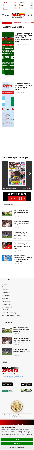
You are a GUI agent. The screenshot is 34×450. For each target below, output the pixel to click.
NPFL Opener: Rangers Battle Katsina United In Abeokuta (21, 212)
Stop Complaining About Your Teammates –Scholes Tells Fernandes (22, 223)
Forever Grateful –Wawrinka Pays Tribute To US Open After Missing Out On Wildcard (23, 258)
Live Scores (7, 23)
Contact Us (5, 287)
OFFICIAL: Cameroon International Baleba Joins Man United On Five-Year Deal (22, 245)
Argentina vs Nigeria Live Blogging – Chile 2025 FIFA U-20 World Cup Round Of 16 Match (23, 38)
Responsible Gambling (9, 313)
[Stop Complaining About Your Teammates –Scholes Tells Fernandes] (7, 223)
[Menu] (5, 15)
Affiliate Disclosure (8, 310)
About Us (4, 284)
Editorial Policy (6, 304)
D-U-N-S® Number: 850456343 (11, 316)
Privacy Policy (6, 301)
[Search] (28, 15)
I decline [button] (17, 443)
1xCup (27, 23)
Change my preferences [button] (17, 447)
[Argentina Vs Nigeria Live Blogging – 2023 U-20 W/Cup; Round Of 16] (8, 104)
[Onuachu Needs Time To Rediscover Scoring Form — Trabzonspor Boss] (7, 234)
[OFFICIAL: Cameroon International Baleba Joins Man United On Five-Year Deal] (7, 245)
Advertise (5, 290)
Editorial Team (6, 295)
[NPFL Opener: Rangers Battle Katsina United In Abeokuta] (7, 212)
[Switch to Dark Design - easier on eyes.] (31, 15)
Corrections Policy (7, 307)
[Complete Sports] (18, 15)
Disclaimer (5, 298)
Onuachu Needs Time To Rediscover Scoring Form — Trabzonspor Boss (23, 234)
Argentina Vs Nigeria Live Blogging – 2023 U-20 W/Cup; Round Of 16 (23, 86)
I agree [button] (17, 439)
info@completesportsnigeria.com (15, 376)
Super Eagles (18, 23)
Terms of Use (6, 293)
